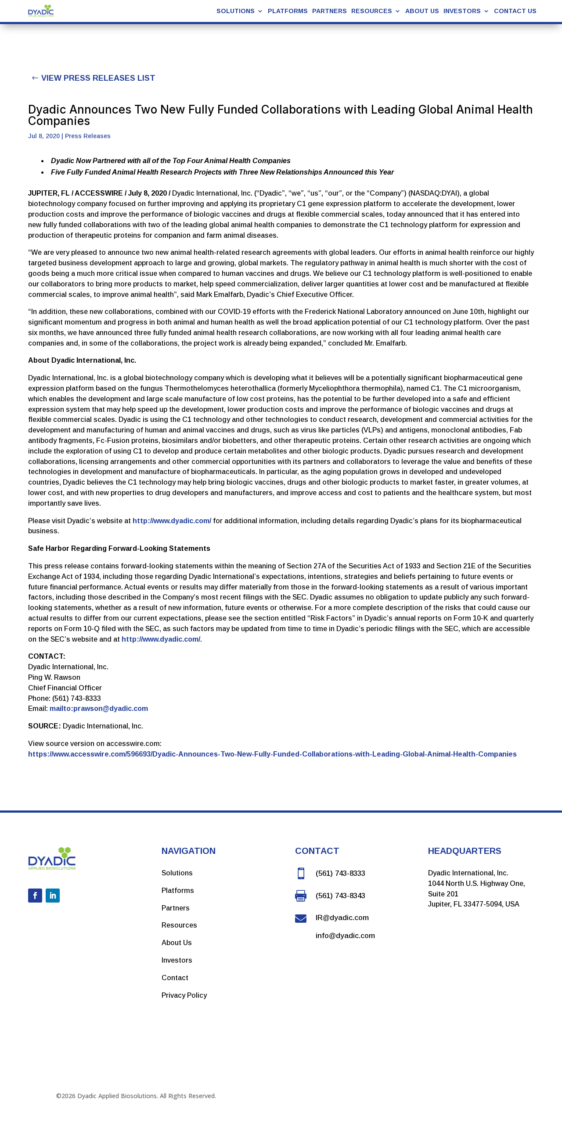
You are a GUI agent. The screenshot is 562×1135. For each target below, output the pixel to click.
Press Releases (88, 135)
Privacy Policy (184, 995)
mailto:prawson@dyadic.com (99, 708)
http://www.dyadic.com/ (172, 521)
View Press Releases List (98, 78)
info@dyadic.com (345, 936)
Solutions (177, 873)
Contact (175, 978)
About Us (422, 11)
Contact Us (515, 11)
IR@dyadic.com (342, 918)
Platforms (288, 11)
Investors (462, 11)
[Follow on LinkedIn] (53, 896)
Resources (179, 925)
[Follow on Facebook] (35, 896)
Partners (329, 11)
